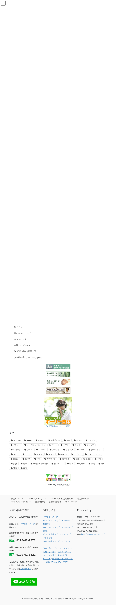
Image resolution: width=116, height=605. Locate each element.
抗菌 (77, 459)
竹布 (71, 464)
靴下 (25, 468)
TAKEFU (17, 440)
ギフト (66, 445)
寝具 (38, 459)
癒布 (25, 464)
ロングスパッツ (93, 454)
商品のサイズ (17, 498)
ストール (42, 450)
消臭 (15, 464)
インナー (17, 445)
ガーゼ (54, 445)
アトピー (91, 440)
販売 (93, 464)
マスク (39, 454)
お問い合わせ (55, 502)
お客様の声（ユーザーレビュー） (57, 541)
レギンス (64, 454)
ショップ (90, 445)
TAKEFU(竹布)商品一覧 (25, 351)
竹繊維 (82, 464)
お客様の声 (55, 440)
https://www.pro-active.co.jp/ (93, 534)
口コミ (16, 459)
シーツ (29, 450)
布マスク (65, 459)
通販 (15, 468)
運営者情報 (40, 502)
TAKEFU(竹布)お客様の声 (61, 498)
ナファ (28, 454)
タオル (82, 450)
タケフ (16, 454)
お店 (68, 440)
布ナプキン (51, 459)
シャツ (77, 445)
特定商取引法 (83, 498)
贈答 (103, 464)
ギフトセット (20, 339)
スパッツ (56, 450)
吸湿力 (28, 459)
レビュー (77, 454)
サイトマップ (71, 502)
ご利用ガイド (25, 569)
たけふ (79, 440)
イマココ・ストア (27, 524)
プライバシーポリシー (21, 502)
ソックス (69, 450)
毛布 (99, 459)
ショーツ (17, 450)
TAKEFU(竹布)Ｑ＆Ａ (36, 498)
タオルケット (96, 450)
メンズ (51, 454)
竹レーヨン (58, 464)
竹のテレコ (19, 327)
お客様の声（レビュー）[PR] (27, 357)
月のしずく (53, 548)
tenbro (29, 440)
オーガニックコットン (36, 445)
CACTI (65, 562)
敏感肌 (88, 459)
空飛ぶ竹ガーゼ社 (22, 345)
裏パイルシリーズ (22, 333)
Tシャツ (41, 440)
